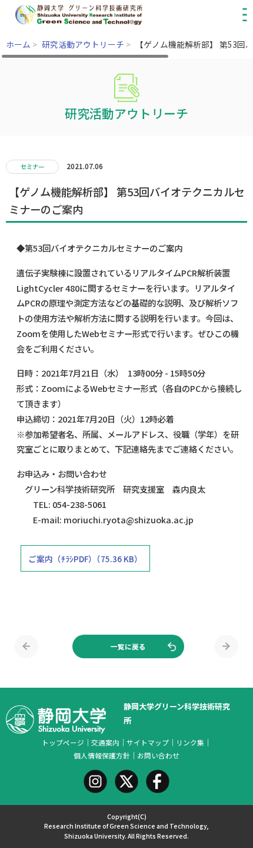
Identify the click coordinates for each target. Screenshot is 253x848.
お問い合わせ (158, 755)
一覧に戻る (128, 646)
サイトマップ (147, 742)
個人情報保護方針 (102, 755)
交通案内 (105, 742)
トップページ (63, 742)
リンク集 (190, 742)
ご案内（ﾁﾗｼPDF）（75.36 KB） (85, 559)
